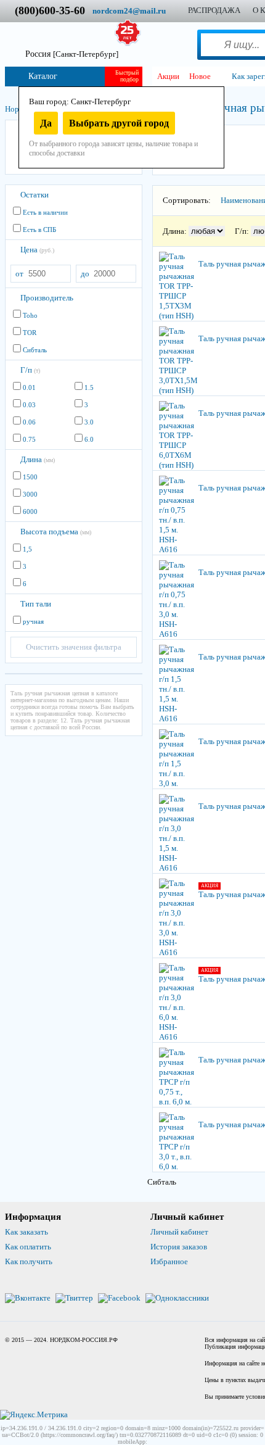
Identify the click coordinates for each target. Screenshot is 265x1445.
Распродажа (214, 10)
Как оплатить (28, 1246)
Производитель (46, 297)
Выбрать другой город (119, 123)
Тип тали (35, 603)
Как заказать (26, 1231)
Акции (168, 76)
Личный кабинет (179, 1231)
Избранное (169, 1261)
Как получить (28, 1261)
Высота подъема (55, 531)
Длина (37, 459)
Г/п (30, 370)
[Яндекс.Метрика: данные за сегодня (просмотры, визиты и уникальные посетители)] (34, 1415)
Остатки (34, 194)
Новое (200, 76)
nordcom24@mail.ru (129, 10)
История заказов (178, 1246)
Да (46, 123)
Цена (37, 249)
